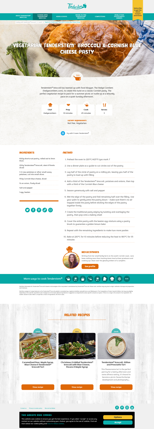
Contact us (23, 408)
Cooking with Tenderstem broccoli (26, 22)
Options (118, 417)
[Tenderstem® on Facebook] (117, 407)
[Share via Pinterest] (39, 210)
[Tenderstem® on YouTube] (132, 407)
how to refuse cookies (55, 424)
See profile (90, 266)
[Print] (50, 210)
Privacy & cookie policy (35, 408)
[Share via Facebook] (33, 210)
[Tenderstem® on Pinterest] (122, 407)
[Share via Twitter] (27, 210)
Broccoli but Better (50, 408)
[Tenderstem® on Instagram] (127, 407)
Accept (118, 422)
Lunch (40, 22)
